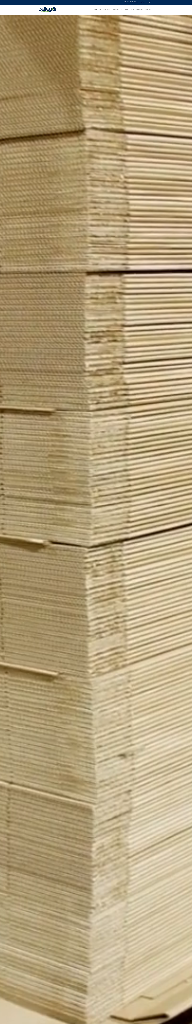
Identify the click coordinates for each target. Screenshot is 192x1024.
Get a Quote (125, 9)
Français (149, 2)
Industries (106, 9)
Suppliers (142, 2)
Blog (132, 9)
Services (97, 9)
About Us (116, 9)
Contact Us (139, 9)
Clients (136, 2)
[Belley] (48, 9)
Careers (147, 9)
